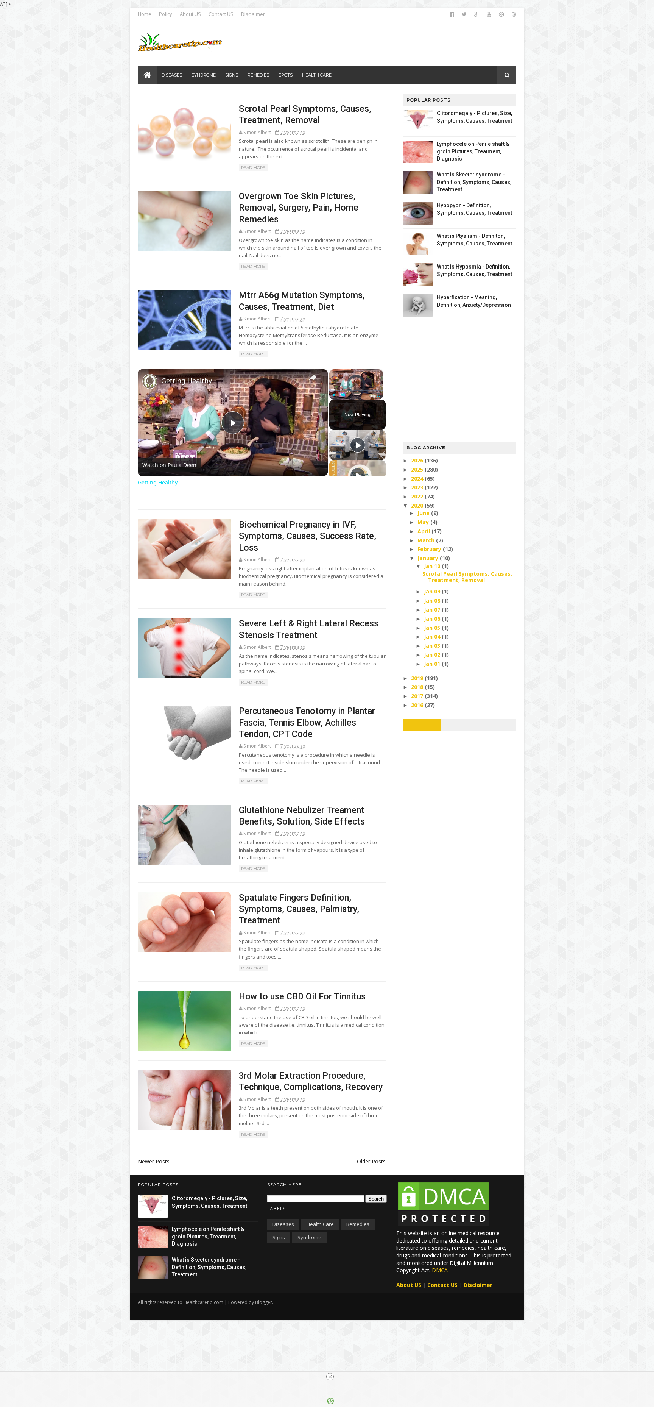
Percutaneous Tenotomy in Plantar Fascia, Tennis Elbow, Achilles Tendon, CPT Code (307, 722)
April (424, 531)
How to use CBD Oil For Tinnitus (302, 996)
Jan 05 (433, 627)
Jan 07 (433, 609)
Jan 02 (433, 654)
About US (190, 14)
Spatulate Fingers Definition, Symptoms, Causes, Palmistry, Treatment (299, 909)
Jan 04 (433, 636)
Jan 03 (433, 645)
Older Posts (371, 1161)
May (423, 522)
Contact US (221, 14)
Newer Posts (154, 1161)
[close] (330, 1376)
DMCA (440, 1270)
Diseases (283, 1224)
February (430, 549)
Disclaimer (253, 14)
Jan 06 (433, 618)
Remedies (357, 1224)
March (426, 540)
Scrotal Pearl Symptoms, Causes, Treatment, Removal (467, 577)
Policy (165, 14)
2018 (418, 686)
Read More (253, 167)
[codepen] (501, 14)
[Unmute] (342, 395)
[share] (312, 377)
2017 (418, 696)
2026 (418, 460)
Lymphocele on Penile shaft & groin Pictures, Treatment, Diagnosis (473, 151)
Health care (320, 1224)
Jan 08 (433, 600)
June (424, 513)
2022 (418, 496)
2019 (418, 678)
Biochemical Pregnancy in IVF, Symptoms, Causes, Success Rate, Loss (307, 536)
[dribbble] (514, 14)
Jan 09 (433, 591)
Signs (278, 1237)
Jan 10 (433, 566)
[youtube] (489, 14)
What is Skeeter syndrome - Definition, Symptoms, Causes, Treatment (474, 182)
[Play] (333, 395)
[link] (149, 381)
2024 (418, 478)
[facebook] (452, 14)
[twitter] (464, 14)
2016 (418, 705)
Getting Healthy (186, 380)
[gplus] (476, 14)
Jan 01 (433, 663)
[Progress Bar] (356, 390)
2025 (418, 469)
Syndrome (309, 1237)
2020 (418, 505)
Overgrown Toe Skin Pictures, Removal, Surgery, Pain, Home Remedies (298, 208)
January (428, 558)
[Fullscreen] (378, 395)
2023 (418, 487)
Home (144, 14)
